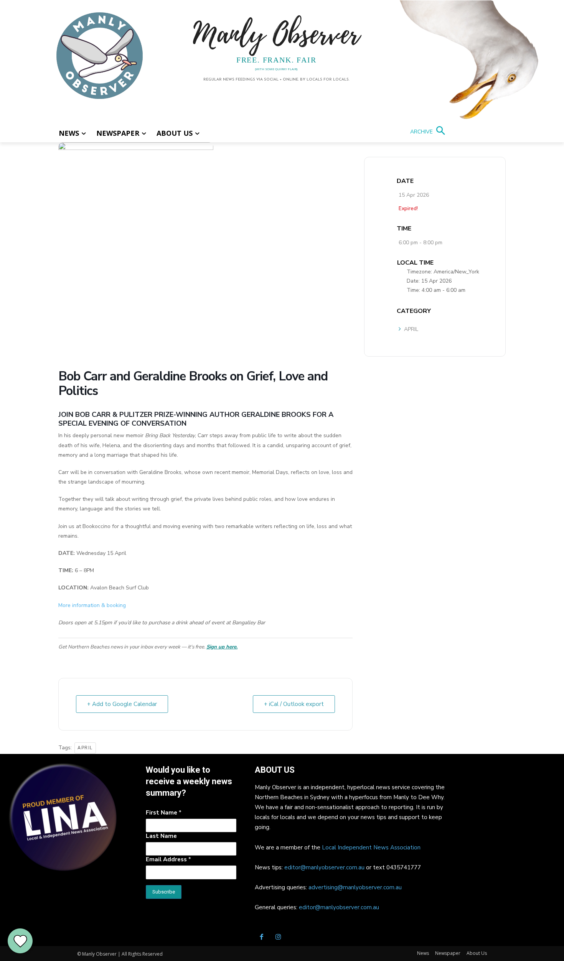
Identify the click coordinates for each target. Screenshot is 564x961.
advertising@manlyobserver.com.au (355, 887)
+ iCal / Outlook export (294, 704)
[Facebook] (261, 937)
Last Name (161, 836)
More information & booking (92, 605)
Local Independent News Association (371, 847)
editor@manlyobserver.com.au (324, 867)
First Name (163, 812)
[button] (429, 131)
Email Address (168, 859)
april (85, 748)
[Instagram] (278, 937)
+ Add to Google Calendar (122, 704)
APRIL (411, 329)
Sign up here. (221, 646)
